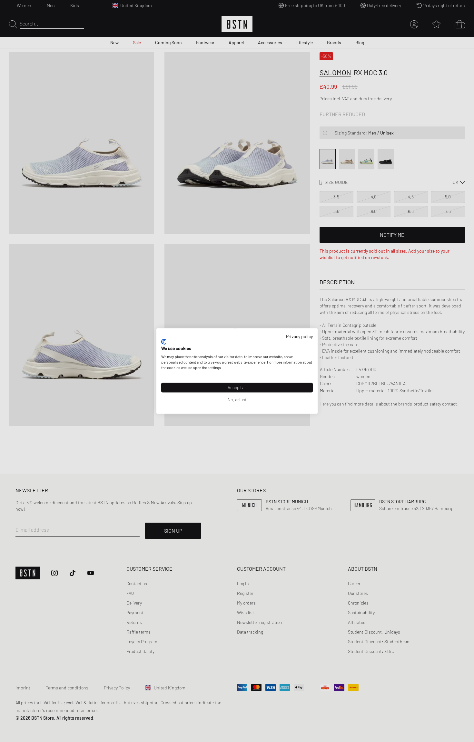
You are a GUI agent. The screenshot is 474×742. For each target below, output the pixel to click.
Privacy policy (299, 336)
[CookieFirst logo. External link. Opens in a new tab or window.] (163, 342)
